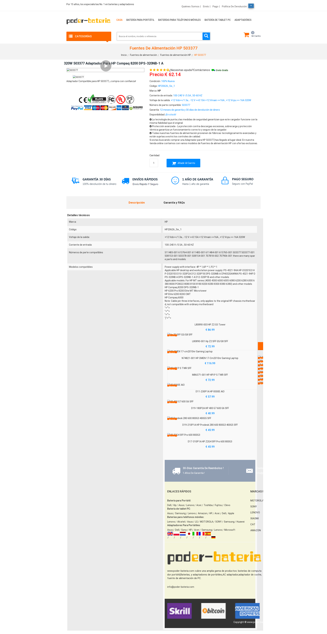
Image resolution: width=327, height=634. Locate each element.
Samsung (180, 513)
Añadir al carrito (186, 163)
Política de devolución (234, 6)
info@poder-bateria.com (180, 586)
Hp (174, 505)
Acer (198, 505)
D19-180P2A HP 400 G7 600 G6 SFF (210, 408)
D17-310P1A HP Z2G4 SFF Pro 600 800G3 (210, 441)
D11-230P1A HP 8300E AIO (210, 391)
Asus (181, 505)
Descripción (137, 202)
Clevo (227, 505)
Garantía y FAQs (174, 202)
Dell (169, 505)
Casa (119, 20)
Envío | (206, 6)
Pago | (216, 6)
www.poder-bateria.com (260, 622)
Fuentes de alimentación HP (175, 55)
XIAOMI (254, 518)
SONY (218, 521)
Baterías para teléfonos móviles (179, 20)
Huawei (241, 521)
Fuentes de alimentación (143, 55)
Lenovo (190, 505)
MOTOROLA (206, 521)
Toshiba (208, 505)
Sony (184, 529)
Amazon (202, 513)
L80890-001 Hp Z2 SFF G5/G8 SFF (210, 341)
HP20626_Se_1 (173, 229)
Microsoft (229, 529)
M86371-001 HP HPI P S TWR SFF (210, 374)
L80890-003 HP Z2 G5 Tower (210, 324)
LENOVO (255, 512)
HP (166, 221)
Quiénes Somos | (191, 6)
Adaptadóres (243, 20)
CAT (252, 524)
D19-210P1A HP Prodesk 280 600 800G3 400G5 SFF (210, 424)
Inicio (124, 55)
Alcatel (181, 521)
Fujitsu (218, 505)
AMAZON (255, 530)
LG (196, 521)
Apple (231, 513)
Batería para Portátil (140, 20)
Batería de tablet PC (218, 20)
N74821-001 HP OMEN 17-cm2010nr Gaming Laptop (210, 358)
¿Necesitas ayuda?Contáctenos (189, 70)
